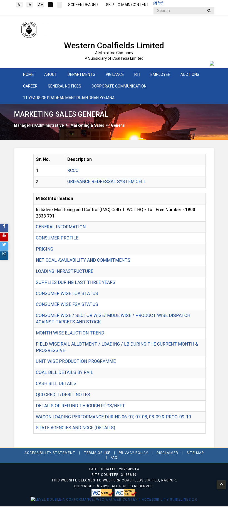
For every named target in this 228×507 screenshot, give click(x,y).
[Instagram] (4, 255)
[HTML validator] (126, 492)
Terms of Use (97, 453)
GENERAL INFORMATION (61, 226)
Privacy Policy (133, 453)
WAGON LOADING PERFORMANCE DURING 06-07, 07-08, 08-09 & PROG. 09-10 (113, 416)
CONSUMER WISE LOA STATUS (67, 293)
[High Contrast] (59, 5)
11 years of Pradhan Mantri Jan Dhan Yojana (69, 98)
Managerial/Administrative (39, 125)
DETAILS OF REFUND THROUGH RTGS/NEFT (80, 405)
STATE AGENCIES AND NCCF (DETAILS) (75, 427)
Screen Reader (83, 5)
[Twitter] (4, 246)
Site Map (195, 453)
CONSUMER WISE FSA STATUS (67, 304)
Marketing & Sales (87, 125)
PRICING (44, 249)
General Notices (64, 86)
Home (28, 74)
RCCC (72, 170)
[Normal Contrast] (50, 5)
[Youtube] (4, 237)
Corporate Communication (119, 86)
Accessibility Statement (49, 453)
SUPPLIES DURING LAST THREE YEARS (75, 282)
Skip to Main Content (127, 5)
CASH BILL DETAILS (56, 383)
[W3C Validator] (103, 492)
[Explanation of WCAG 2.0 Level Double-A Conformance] (114, 499)
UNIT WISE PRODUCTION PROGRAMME (76, 361)
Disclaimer (167, 453)
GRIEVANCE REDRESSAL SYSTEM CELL (106, 181)
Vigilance (115, 74)
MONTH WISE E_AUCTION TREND (70, 333)
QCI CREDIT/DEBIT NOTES (63, 394)
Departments (81, 74)
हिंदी (160, 3)
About (50, 74)
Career (30, 86)
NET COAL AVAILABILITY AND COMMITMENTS (83, 260)
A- (19, 5)
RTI (137, 74)
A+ (40, 5)
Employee (160, 74)
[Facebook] (4, 228)
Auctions (189, 74)
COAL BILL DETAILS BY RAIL (64, 372)
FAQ (114, 457)
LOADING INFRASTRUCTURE (64, 271)
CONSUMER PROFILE (57, 238)
